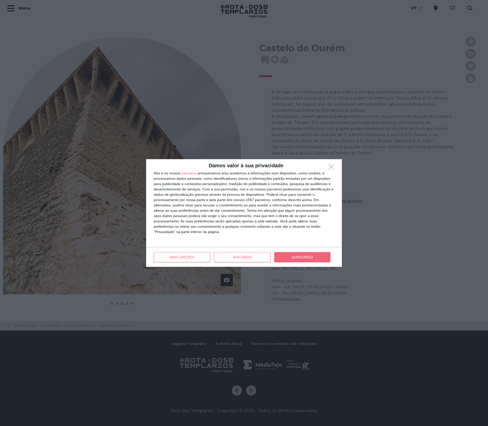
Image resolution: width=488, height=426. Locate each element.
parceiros (188, 173)
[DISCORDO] (333, 168)
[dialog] (244, 213)
